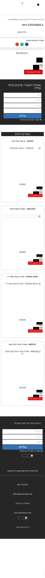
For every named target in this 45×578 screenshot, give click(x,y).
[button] (38, 5)
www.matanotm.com (22, 513)
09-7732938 (22, 485)
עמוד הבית (41, 19)
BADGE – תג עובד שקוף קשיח (22, 141)
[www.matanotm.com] (22, 508)
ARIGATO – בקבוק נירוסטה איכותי (22, 209)
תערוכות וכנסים (24, 19)
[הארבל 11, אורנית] (22, 499)
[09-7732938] (22, 480)
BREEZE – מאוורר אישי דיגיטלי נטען (22, 344)
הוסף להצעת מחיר (33, 72)
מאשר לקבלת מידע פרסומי (29, 120)
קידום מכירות (33, 19)
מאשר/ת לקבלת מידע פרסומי (30, 451)
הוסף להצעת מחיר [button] (35, 195)
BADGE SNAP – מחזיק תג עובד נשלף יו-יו (22, 277)
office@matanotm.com (22, 494)
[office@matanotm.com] (22, 490)
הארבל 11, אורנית (23, 503)
